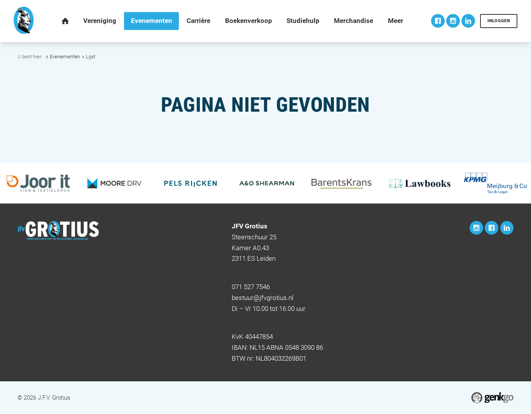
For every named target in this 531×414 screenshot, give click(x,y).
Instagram (453, 21)
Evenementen (65, 57)
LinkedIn (468, 21)
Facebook (438, 21)
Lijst (90, 57)
